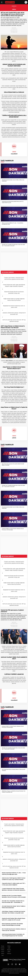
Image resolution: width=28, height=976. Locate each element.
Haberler (14, 6)
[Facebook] (12, 964)
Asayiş (2, 946)
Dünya (2, 953)
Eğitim (9, 951)
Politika (2, 949)
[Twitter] (8, 964)
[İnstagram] (15, 964)
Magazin (9, 949)
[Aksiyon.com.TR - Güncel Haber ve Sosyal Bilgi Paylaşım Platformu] (10, 2)
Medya (9, 946)
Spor (3, 955)
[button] (2, 2)
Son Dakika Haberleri (14, 943)
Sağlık (9, 947)
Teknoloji (9, 953)
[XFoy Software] (5, 960)
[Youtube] (19, 964)
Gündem (2, 947)
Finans (2, 951)
